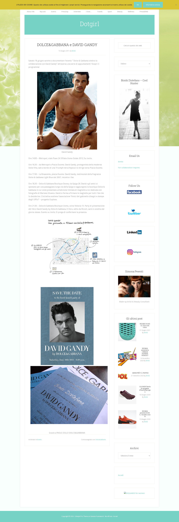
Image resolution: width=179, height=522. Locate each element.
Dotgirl (89, 24)
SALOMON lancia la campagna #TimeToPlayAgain (145, 389)
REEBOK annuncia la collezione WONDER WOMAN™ (145, 351)
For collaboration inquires (129, 168)
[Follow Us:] (134, 192)
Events (39, 439)
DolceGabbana (101, 439)
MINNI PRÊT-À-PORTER (140, 373)
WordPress (108, 516)
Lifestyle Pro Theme (81, 516)
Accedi (120, 475)
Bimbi (120, 162)
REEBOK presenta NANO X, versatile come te (144, 413)
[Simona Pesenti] (134, 286)
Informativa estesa (153, 5)
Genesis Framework (97, 516)
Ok (138, 5)
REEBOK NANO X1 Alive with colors (145, 325)
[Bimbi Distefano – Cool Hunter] (134, 114)
